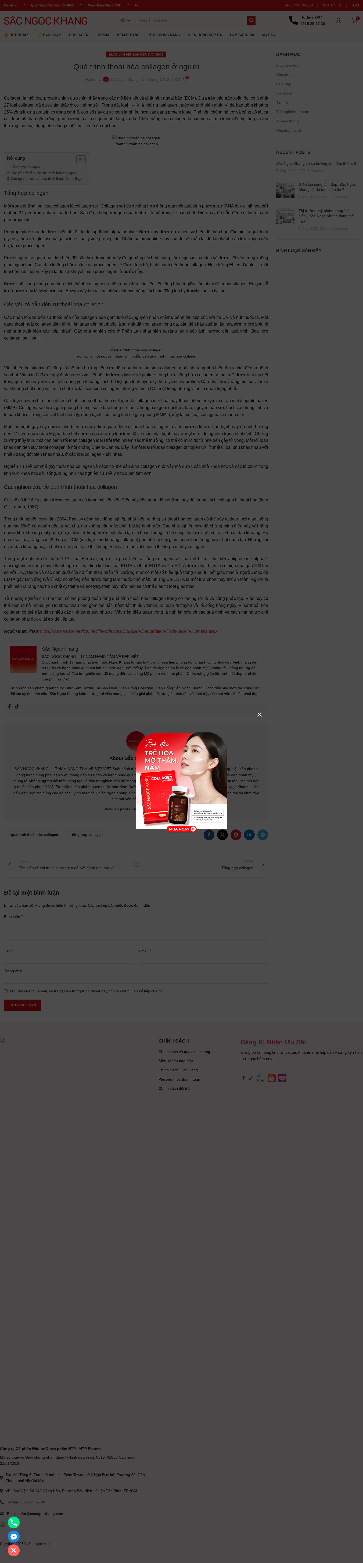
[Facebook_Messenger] (14, 1536)
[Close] (259, 714)
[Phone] (14, 1522)
